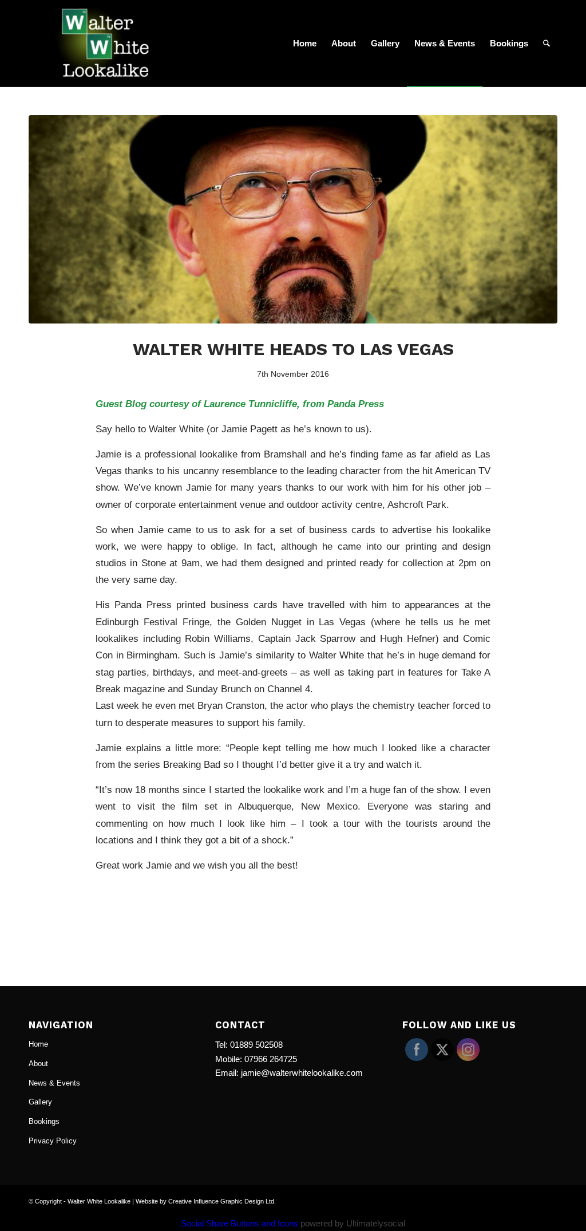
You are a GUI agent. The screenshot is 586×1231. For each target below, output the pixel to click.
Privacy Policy (53, 1141)
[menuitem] (305, 43)
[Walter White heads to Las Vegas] (293, 219)
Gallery (40, 1102)
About (38, 1063)
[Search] (546, 43)
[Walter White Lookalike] (110, 43)
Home (38, 1044)
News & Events (54, 1083)
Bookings (44, 1121)
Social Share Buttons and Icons (239, 1223)
